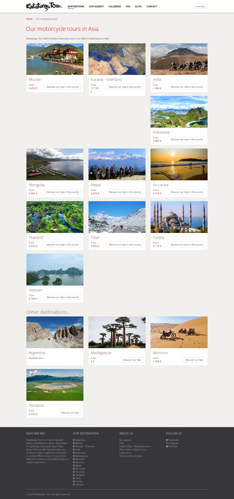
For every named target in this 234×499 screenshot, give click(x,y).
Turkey (78, 481)
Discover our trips (132, 359)
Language (200, 6)
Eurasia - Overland (84, 446)
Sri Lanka (80, 468)
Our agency (96, 6)
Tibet (78, 478)
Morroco (79, 462)
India (77, 449)
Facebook (173, 439)
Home (29, 18)
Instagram (173, 443)
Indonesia (80, 452)
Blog (138, 6)
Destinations (76, 6)
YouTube (173, 446)
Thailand (79, 475)
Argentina (80, 439)
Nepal (78, 465)
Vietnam (79, 484)
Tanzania (80, 471)
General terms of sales (130, 455)
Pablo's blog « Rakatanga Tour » (135, 446)
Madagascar (81, 455)
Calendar (115, 6)
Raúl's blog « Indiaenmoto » (133, 449)
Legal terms (125, 452)
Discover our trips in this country (63, 86)
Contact (151, 6)
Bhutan (79, 443)
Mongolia (80, 459)
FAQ (128, 6)
